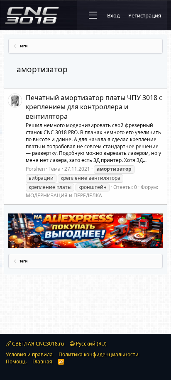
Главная (42, 361)
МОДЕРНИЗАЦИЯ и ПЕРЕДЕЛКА (64, 195)
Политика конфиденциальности (99, 354)
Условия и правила (29, 354)
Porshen (35, 168)
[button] (92, 15)
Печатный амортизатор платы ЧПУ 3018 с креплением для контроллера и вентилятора (94, 107)
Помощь (16, 361)
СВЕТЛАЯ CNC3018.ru (37, 343)
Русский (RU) (91, 343)
